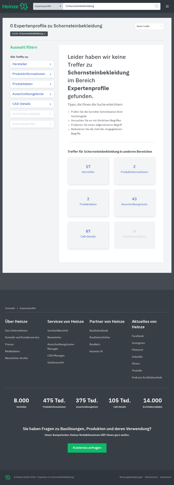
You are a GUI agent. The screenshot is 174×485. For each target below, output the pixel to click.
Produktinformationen (28, 74)
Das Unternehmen (16, 330)
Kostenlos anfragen (87, 447)
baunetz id (96, 351)
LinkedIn (137, 357)
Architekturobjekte (26, 114)
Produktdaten (22, 84)
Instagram (138, 343)
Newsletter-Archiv (16, 358)
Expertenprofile (23, 124)
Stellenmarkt (55, 362)
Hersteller (19, 64)
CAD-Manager (56, 355)
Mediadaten (12, 351)
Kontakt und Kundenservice (22, 337)
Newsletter (54, 337)
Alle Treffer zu (19, 57)
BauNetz (95, 344)
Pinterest (137, 350)
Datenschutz (151, 477)
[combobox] (111, 6)
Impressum (165, 477)
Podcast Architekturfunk (147, 377)
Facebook (138, 336)
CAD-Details (21, 104)
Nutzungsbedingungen (131, 477)
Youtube (137, 370)
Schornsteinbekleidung (27, 34)
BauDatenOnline (100, 337)
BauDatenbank (99, 330)
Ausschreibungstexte (28, 94)
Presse (9, 344)
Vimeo (136, 363)
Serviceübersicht (57, 330)
